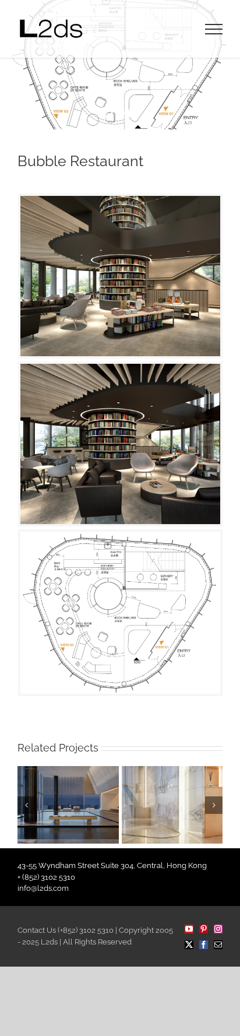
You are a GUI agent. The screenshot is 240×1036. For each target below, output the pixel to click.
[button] (26, 805)
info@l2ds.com (43, 888)
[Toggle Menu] (214, 29)
